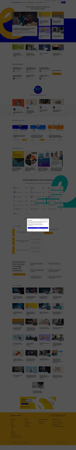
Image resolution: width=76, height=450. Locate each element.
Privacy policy (42, 219)
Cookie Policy (46, 219)
